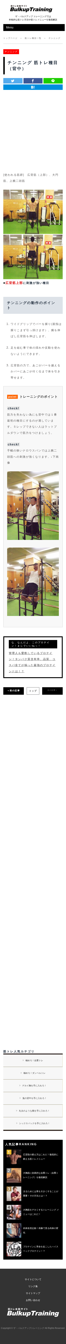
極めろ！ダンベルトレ (34, 1073)
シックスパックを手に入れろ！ (34, 1123)
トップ (33, 691)
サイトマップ (33, 1293)
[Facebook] (33, 81)
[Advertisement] (33, 128)
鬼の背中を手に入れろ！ (34, 1098)
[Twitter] (13, 81)
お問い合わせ (33, 1300)
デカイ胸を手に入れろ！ (34, 1085)
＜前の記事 (13, 690)
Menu (9, 27)
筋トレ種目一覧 (33, 38)
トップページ (10, 38)
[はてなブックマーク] (33, 87)
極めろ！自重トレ (34, 1060)
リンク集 (33, 1286)
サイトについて (33, 1279)
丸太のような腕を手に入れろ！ (34, 1111)
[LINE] (53, 81)
